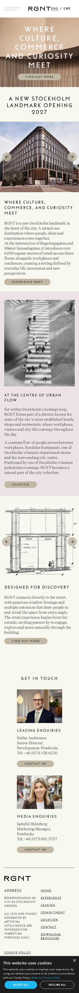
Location (20, 484)
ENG (54, 9)
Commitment (53, 912)
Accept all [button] (21, 985)
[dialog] (39, 974)
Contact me (35, 764)
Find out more (39, 77)
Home (46, 890)
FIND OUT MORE (26, 641)
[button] (72, 157)
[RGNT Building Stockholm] (39, 9)
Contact (48, 927)
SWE (67, 9)
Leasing (48, 905)
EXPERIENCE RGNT (27, 282)
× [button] (74, 960)
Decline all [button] (57, 985)
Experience (51, 898)
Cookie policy (17, 952)
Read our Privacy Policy (45, 977)
